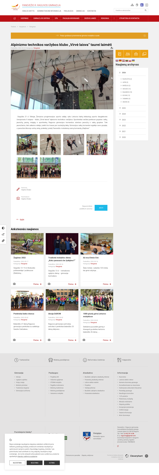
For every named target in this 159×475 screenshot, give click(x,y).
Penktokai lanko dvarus (24, 314)
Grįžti (22, 220)
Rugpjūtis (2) (127, 79)
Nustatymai (17, 463)
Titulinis (13, 27)
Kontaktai (91, 11)
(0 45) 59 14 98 (129, 433)
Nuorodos (122, 377)
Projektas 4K (54, 377)
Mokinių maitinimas (56, 388)
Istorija (18, 377)
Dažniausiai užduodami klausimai (130, 388)
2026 (124, 73)
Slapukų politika (124, 404)
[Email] (65, 438)
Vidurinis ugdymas (56, 380)
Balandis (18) (127, 92)
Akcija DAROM (54, 314)
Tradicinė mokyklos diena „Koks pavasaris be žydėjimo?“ (61, 259)
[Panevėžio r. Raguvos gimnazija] (15, 6)
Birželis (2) (126, 85)
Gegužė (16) (127, 89)
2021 (124, 131)
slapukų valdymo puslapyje (27, 456)
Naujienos (22, 27)
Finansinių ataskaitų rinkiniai (94, 380)
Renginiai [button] (105, 18)
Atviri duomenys (124, 415)
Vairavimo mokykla (56, 393)
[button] (132, 5)
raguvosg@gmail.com (128, 435)
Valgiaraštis (126, 360)
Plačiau (36, 284)
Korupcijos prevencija (126, 407)
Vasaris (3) (126, 98)
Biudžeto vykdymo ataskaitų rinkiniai (97, 377)
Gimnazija (80, 11)
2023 (124, 120)
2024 (124, 114)
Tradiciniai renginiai (22, 388)
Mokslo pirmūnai (21, 385)
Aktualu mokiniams (125, 402)
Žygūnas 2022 (20, 258)
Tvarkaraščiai (24, 360)
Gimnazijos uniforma (23, 391)
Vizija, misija (20, 382)
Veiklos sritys (28, 11)
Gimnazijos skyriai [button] (41, 18)
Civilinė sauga (123, 410)
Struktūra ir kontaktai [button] (129, 18)
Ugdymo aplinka (21, 380)
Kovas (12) (126, 95)
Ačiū (101, 208)
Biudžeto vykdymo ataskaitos (95, 391)
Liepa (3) (125, 82)
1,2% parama (123, 396)
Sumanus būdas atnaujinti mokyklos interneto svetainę (115, 457)
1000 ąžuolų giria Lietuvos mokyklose (94, 315)
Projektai (88, 385)
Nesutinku (34, 463)
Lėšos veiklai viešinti (91, 382)
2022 (124, 126)
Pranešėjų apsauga (125, 391)
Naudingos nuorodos (126, 393)
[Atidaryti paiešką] (145, 10)
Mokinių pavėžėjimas (61, 360)
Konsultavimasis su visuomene (129, 385)
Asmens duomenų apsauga (128, 382)
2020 (124, 137)
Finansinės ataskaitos (92, 393)
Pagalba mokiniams (57, 385)
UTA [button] (56, 18)
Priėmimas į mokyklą (126, 399)
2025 (124, 108)
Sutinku (52, 463)
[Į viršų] (146, 456)
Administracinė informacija (49, 11)
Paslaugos (68, 11)
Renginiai (32, 27)
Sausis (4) (126, 102)
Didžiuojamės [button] (90, 18)
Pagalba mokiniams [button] (71, 18)
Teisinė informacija (125, 412)
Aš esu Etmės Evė (91, 258)
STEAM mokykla (55, 382)
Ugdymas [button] (24, 18)
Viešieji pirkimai (90, 388)
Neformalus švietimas (96, 360)
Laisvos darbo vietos (126, 380)
